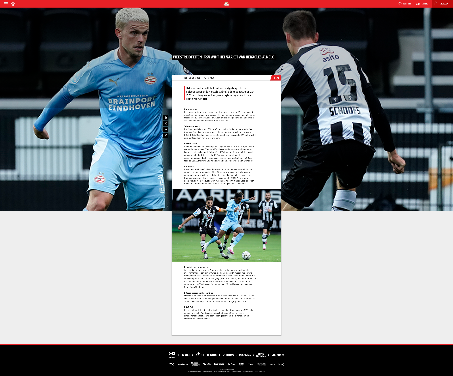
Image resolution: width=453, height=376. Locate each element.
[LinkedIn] (165, 129)
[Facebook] (165, 117)
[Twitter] (165, 123)
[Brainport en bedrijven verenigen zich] (226, 355)
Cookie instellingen (260, 371)
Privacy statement (236, 371)
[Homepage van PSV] (226, 4)
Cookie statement (248, 371)
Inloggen (444, 3)
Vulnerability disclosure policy (222, 371)
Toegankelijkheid (207, 371)
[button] (5, 3)
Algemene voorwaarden (194, 371)
